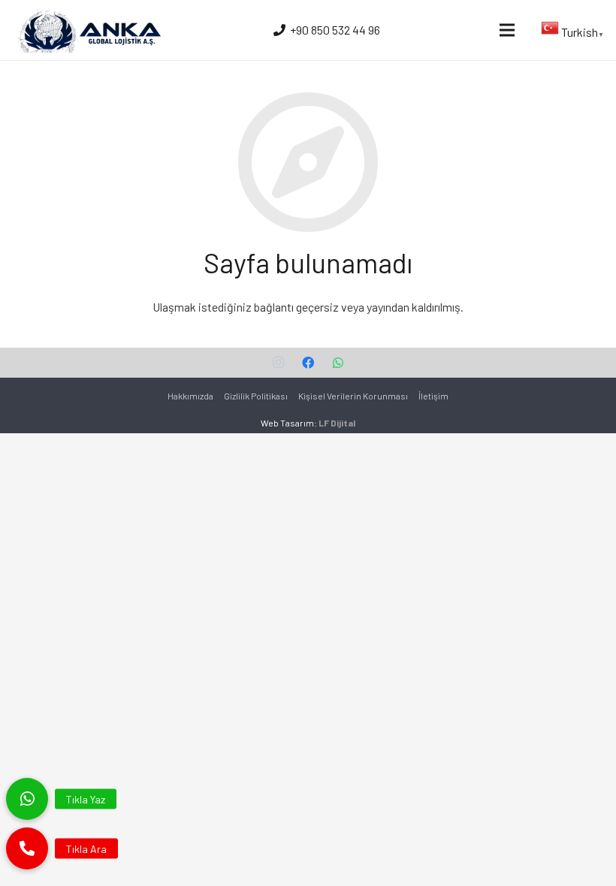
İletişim (433, 395)
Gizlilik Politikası (256, 395)
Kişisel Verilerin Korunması (353, 395)
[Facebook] (308, 363)
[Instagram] (278, 363)
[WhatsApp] (338, 363)
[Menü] (507, 30)
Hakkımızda (190, 395)
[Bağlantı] (88, 30)
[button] (27, 848)
